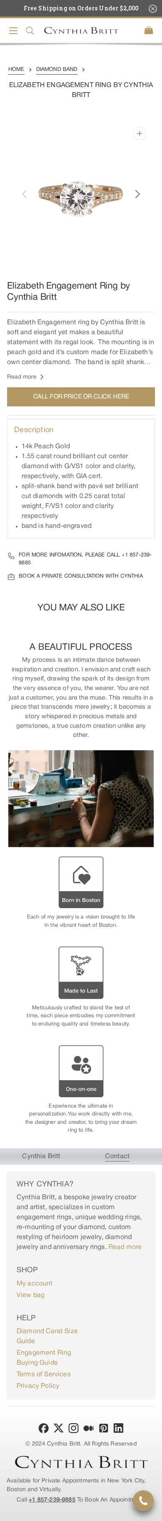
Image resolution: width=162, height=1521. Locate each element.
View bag (30, 1295)
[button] (24, 194)
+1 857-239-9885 (52, 1500)
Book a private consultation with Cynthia (80, 576)
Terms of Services (44, 1375)
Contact (117, 1156)
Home (16, 69)
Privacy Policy (38, 1386)
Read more (125, 1247)
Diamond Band (57, 69)
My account (35, 1284)
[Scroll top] (152, 1511)
